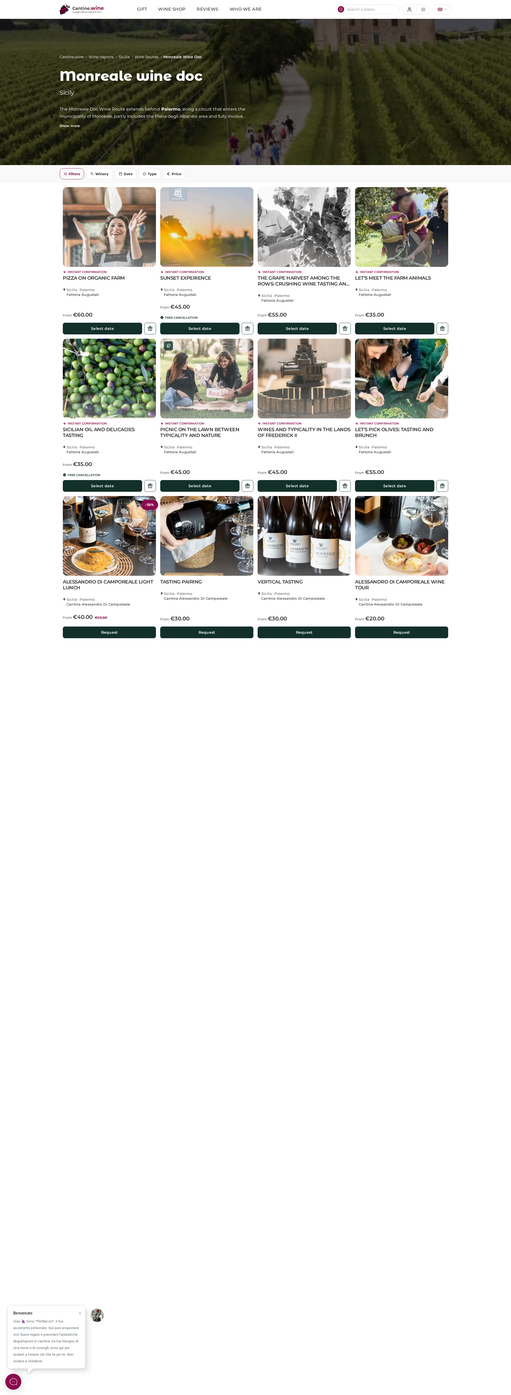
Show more (70, 126)
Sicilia (124, 56)
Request (109, 632)
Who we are (246, 9)
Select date (102, 328)
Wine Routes (146, 56)
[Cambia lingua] (442, 9)
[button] (109, 227)
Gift (142, 9)
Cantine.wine (72, 56)
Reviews (208, 9)
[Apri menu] (416, 9)
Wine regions (101, 56)
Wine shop (172, 9)
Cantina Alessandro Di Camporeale (98, 604)
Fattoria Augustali (83, 295)
